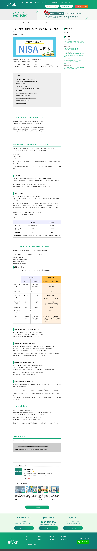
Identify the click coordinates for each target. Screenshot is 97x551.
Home (14, 22)
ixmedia (19, 22)
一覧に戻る (37, 507)
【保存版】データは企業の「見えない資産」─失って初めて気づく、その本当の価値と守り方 (20, 497)
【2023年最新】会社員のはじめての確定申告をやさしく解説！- (33, 446)
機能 (27, 2)
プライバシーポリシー (66, 541)
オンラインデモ (68, 2)
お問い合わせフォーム (49, 528)
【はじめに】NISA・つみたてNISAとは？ (26, 79)
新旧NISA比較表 (20, 90)
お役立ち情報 (55, 2)
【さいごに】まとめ (21, 103)
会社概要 (64, 536)
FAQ (62, 2)
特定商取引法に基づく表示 (30, 544)
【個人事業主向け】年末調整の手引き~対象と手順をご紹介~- (32, 449)
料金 (31, 2)
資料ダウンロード (45, 2)
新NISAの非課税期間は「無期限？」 (25, 95)
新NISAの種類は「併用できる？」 (24, 100)
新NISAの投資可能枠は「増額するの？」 (26, 98)
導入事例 (37, 2)
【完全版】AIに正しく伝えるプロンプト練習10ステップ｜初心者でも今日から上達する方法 (43, 497)
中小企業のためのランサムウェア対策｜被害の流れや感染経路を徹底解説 (74, 68)
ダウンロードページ (25, 528)
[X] (25, 478)
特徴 (22, 2)
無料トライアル (52, 6)
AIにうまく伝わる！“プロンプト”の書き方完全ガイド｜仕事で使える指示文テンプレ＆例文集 (54, 497)
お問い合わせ (67, 6)
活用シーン (40, 536)
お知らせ (52, 536)
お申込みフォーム (73, 528)
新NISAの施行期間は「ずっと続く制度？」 (26, 93)
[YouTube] (28, 478)
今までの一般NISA (20, 83)
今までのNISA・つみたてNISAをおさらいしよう (27, 81)
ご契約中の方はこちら (81, 6)
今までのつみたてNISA (21, 86)
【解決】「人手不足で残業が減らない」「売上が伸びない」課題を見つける (31, 496)
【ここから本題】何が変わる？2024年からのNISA (28, 88)
